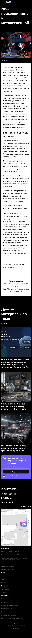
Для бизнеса (5, 599)
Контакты (4, 582)
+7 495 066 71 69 (8, 494)
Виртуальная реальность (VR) (10, 551)
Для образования (6, 608)
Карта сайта (16, 623)
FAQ (2, 579)
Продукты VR (5, 592)
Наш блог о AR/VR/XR (10, 284)
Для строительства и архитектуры (11, 612)
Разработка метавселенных (9, 569)
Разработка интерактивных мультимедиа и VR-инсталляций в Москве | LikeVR (15, 558)
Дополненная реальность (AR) (10, 555)
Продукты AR (5, 589)
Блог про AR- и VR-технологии (10, 576)
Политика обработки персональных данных (16, 625)
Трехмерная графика (7, 566)
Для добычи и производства (9, 605)
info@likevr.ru (7, 498)
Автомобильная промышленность (11, 618)
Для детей (4, 602)
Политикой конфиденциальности (19, 475)
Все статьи (4, 323)
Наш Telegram (8, 289)
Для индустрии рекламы (8, 615)
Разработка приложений (8, 563)
